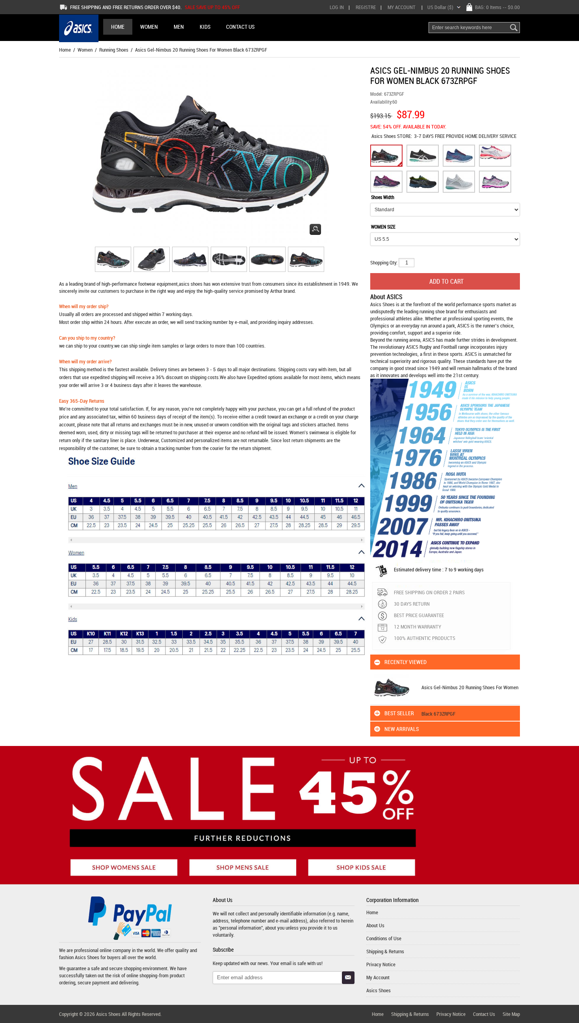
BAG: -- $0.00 (497, 7)
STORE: (391, 136)
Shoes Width (382, 197)
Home (117, 26)
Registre (366, 7)
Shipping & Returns (385, 951)
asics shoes (190, 283)
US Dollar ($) (440, 7)
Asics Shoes (384, 136)
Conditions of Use (383, 938)
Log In (337, 7)
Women (85, 49)
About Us (375, 925)
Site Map (511, 1013)
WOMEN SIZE (383, 226)
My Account (402, 7)
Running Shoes (113, 49)
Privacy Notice (380, 964)
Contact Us (484, 1013)
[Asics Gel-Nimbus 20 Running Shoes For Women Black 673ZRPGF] (112, 260)
